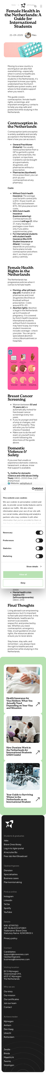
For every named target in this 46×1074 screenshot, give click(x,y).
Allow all (23, 574)
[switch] (39, 540)
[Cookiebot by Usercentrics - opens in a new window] (32, 489)
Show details (32, 566)
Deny (23, 583)
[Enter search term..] (35, 6)
